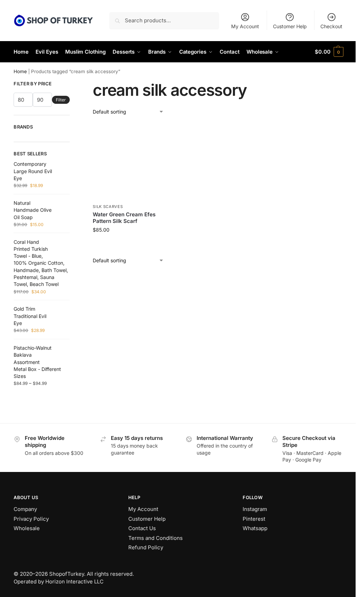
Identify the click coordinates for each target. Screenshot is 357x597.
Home (20, 71)
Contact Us (142, 528)
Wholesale (27, 528)
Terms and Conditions (155, 538)
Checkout (331, 26)
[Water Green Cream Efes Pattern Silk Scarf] (131, 162)
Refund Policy (145, 547)
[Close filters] (72, 84)
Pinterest (254, 518)
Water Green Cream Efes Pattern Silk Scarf (124, 218)
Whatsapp (255, 528)
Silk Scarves (108, 206)
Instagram (255, 509)
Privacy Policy (31, 518)
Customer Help (290, 26)
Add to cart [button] (130, 244)
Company (25, 509)
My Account (245, 26)
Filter (61, 99)
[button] (329, 51)
